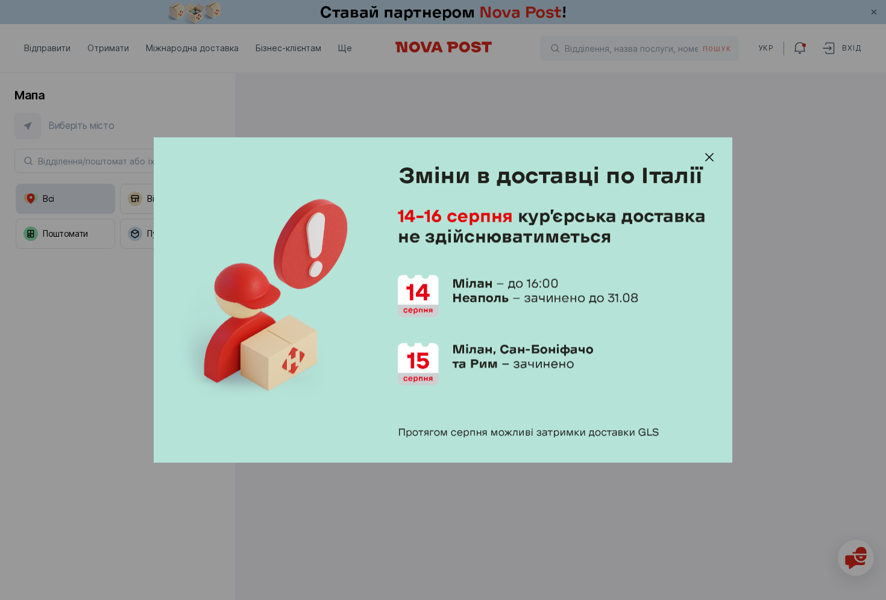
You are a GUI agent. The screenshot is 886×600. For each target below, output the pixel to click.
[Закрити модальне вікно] (709, 157)
